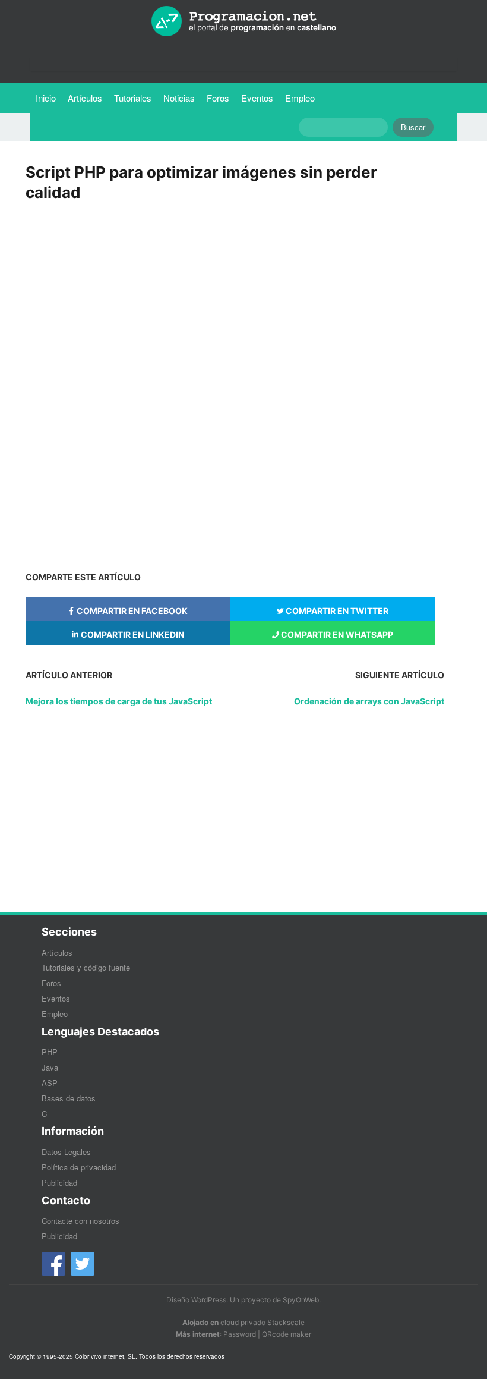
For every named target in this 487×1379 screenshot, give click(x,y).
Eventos (257, 98)
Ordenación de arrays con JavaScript (369, 701)
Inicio (46, 98)
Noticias (179, 98)
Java (50, 1067)
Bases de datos (69, 1098)
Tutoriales (135, 97)
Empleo (300, 98)
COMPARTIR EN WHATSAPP (336, 634)
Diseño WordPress (196, 1299)
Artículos (85, 98)
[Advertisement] (235, 295)
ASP (50, 1082)
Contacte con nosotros (80, 1220)
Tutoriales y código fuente (86, 967)
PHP (50, 1051)
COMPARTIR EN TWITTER (336, 611)
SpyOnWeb (301, 1299)
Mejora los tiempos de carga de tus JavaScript (119, 701)
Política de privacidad (79, 1167)
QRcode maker (286, 1334)
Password (239, 1334)
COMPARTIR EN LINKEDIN (131, 634)
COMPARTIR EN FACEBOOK (131, 611)
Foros (218, 98)
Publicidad (59, 1182)
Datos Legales (66, 1151)
